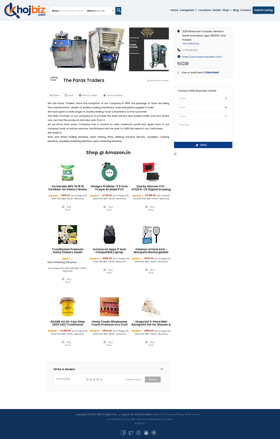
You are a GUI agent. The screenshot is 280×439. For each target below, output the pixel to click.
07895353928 (190, 50)
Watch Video (89, 95)
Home (174, 10)
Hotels (217, 10)
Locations (204, 10)
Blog (236, 10)
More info (79, 198)
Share (55, 95)
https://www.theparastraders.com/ (202, 56)
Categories (187, 10)
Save (70, 95)
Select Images (133, 379)
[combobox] (100, 10)
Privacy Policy (174, 414)
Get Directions (191, 43)
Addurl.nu (140, 423)
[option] (68, 49)
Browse (153, 379)
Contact (245, 10)
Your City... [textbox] (101, 10)
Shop (225, 10)
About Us (159, 414)
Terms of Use (192, 414)
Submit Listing (263, 10)
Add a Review (114, 95)
